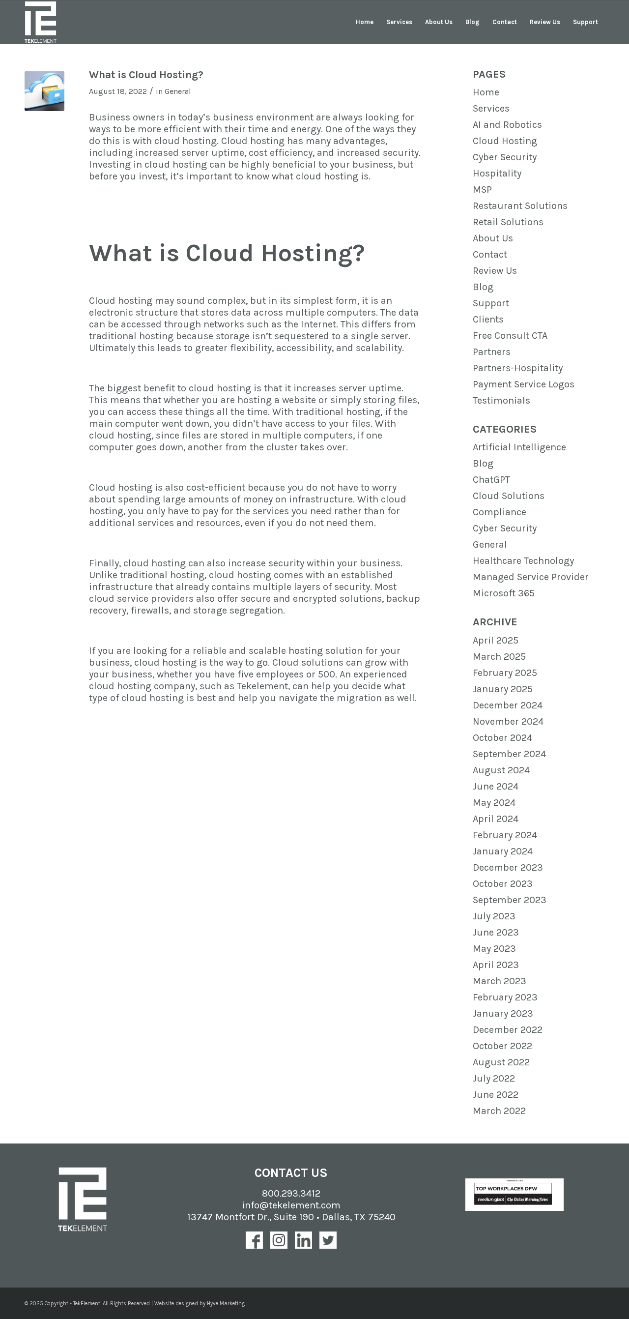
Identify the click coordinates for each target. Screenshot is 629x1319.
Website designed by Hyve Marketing (199, 1303)
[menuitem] (364, 22)
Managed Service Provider (531, 577)
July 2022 (494, 1078)
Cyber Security (505, 157)
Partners (492, 351)
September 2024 (509, 754)
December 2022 (508, 1029)
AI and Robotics (507, 124)
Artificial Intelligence (519, 447)
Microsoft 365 (504, 593)
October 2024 (502, 737)
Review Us (495, 270)
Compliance (499, 512)
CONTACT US (291, 1173)
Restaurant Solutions (520, 205)
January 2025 (503, 689)
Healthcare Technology (523, 560)
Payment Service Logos (523, 384)
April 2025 (495, 640)
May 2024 (494, 802)
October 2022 (502, 1046)
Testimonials (501, 400)
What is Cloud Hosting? (146, 75)
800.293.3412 (291, 1193)
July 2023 (494, 916)
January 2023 (503, 1013)
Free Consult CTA (510, 335)
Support (491, 303)
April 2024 (495, 818)
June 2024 (495, 786)
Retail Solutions (508, 222)
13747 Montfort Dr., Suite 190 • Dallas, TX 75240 (291, 1217)
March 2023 (499, 981)
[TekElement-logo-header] (41, 22)
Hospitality (497, 173)
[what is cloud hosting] (44, 91)
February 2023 (505, 997)
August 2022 (501, 1062)
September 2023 (509, 900)
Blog (483, 287)
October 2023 (503, 883)
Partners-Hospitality (518, 368)
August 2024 (501, 770)
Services (491, 108)
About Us (493, 238)
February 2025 (505, 672)
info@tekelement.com (291, 1205)
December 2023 (508, 867)
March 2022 (499, 1110)
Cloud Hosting (505, 141)
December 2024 (508, 705)
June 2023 (496, 932)
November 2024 (508, 721)
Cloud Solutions (508, 495)
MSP (482, 189)
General (178, 91)
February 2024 (505, 835)
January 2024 (503, 851)
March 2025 (499, 656)
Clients (488, 319)
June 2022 (495, 1094)
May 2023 (494, 948)
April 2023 (496, 964)
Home (486, 92)
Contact (490, 254)
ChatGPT (491, 479)
